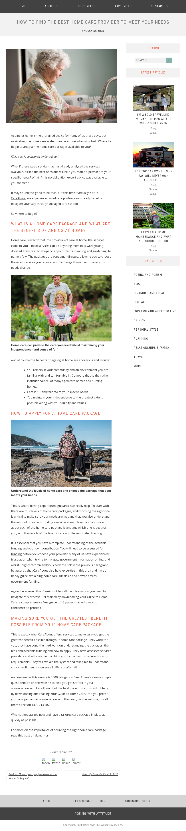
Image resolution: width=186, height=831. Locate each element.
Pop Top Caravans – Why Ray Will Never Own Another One (153, 176)
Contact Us (159, 6)
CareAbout (51, 157)
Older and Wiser (94, 30)
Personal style (146, 329)
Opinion (153, 189)
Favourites (123, 6)
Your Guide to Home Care (67, 694)
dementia (41, 735)
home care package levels (53, 528)
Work (137, 366)
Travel (153, 132)
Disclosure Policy (136, 801)
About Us (51, 6)
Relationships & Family (151, 347)
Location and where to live (155, 311)
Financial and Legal (149, 293)
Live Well (67, 752)
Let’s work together (89, 801)
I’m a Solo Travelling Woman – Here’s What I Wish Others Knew (153, 119)
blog (153, 128)
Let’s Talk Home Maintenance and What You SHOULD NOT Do (153, 237)
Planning (141, 338)
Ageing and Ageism (148, 274)
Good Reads (87, 6)
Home (21, 6)
